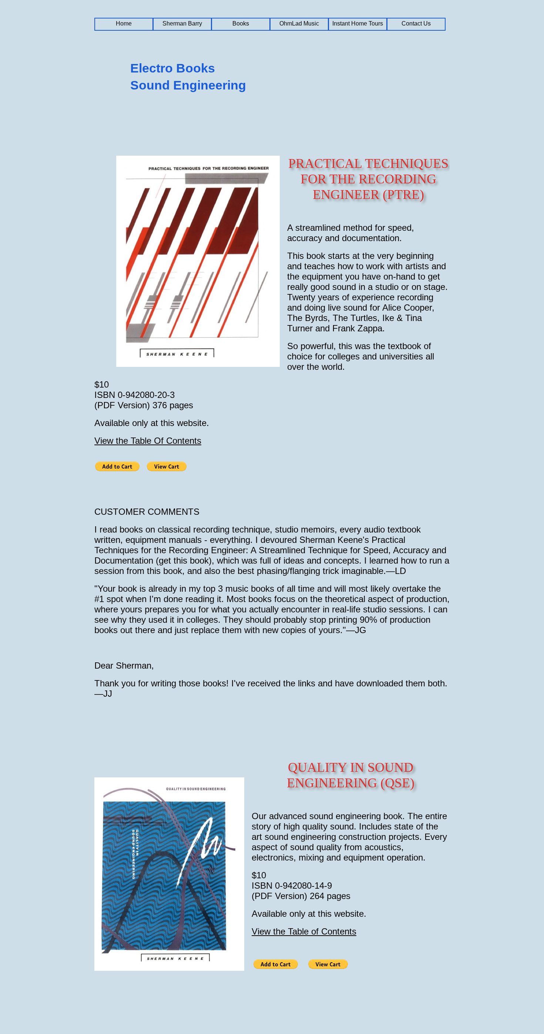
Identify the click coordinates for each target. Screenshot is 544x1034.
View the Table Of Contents (147, 441)
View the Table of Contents (304, 931)
